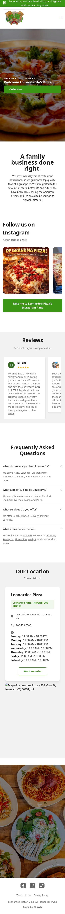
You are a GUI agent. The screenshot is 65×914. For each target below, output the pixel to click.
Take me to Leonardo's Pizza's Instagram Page (32, 305)
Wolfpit (32, 539)
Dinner (24, 515)
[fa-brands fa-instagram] (32, 885)
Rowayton (8, 539)
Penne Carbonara (35, 476)
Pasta (27, 500)
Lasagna (19, 476)
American (26, 496)
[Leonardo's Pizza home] (14, 17)
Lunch (16, 515)
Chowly (38, 907)
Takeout (44, 515)
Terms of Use (23, 895)
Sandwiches (16, 500)
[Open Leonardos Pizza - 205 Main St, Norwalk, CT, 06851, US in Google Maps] (32, 718)
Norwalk (27, 535)
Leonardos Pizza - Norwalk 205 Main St (30, 604)
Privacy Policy (41, 895)
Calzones (25, 472)
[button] (26, 270)
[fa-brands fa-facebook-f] (23, 885)
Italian (17, 496)
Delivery (34, 515)
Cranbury (51, 535)
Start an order (33, 671)
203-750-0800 (23, 625)
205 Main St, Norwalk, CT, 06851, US (34, 616)
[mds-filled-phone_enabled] (41, 885)
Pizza (16, 472)
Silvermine (21, 539)
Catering (7, 519)
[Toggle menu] (60, 17)
